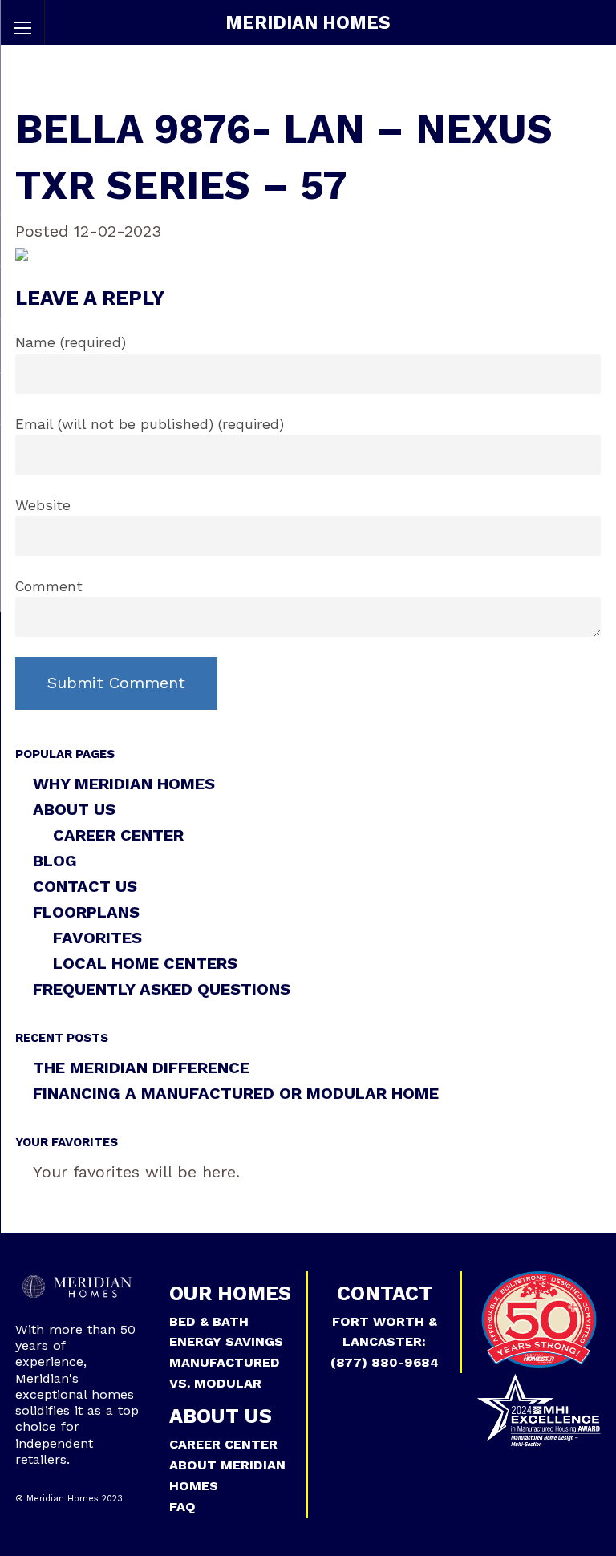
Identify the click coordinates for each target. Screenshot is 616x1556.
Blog (55, 860)
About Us (74, 809)
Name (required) (70, 342)
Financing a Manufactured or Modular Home (236, 1093)
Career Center (118, 835)
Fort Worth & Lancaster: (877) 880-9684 (384, 1342)
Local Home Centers (145, 963)
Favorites (97, 937)
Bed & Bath (209, 1321)
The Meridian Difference (141, 1067)
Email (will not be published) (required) (149, 424)
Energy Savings (226, 1341)
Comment (49, 586)
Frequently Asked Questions (161, 989)
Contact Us (85, 886)
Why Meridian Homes (124, 783)
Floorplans (86, 912)
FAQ (182, 1506)
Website (43, 505)
